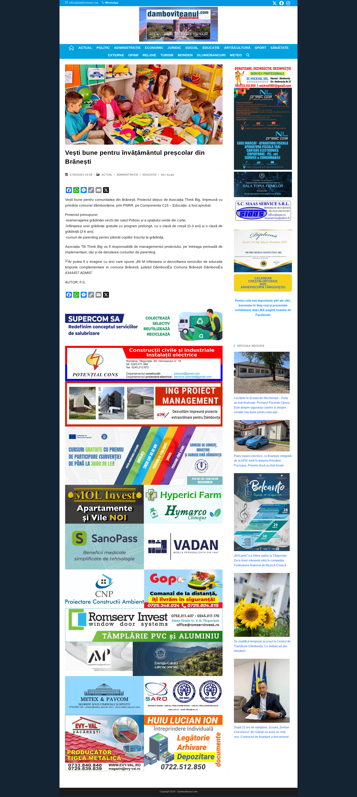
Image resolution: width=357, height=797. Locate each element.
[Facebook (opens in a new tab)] (281, 3)
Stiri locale (167, 174)
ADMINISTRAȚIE (127, 174)
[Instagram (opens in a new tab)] (287, 3)
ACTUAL (107, 174)
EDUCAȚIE (150, 174)
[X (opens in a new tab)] (274, 3)
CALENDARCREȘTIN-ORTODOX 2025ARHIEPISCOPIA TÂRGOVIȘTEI (263, 283)
